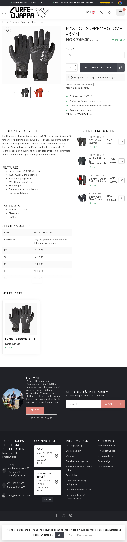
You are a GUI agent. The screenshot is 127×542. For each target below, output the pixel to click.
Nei (70, 534)
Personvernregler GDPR (78, 489)
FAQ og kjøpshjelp (75, 445)
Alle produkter (105, 466)
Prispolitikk (71, 475)
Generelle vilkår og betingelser (76, 482)
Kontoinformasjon (107, 445)
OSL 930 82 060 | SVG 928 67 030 (16, 485)
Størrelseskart (73, 450)
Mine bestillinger (106, 450)
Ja (59, 534)
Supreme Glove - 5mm (20, 339)
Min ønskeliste (105, 456)
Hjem (5, 22)
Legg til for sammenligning (79, 84)
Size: (70, 49)
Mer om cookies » (85, 534)
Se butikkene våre (41, 418)
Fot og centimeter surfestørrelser (75, 496)
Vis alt (47, 499)
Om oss (35, 410)
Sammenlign (104, 461)
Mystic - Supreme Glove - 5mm (28, 22)
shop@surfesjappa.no (18, 495)
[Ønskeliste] (109, 12)
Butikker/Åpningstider (77, 461)
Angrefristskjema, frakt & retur (79, 468)
